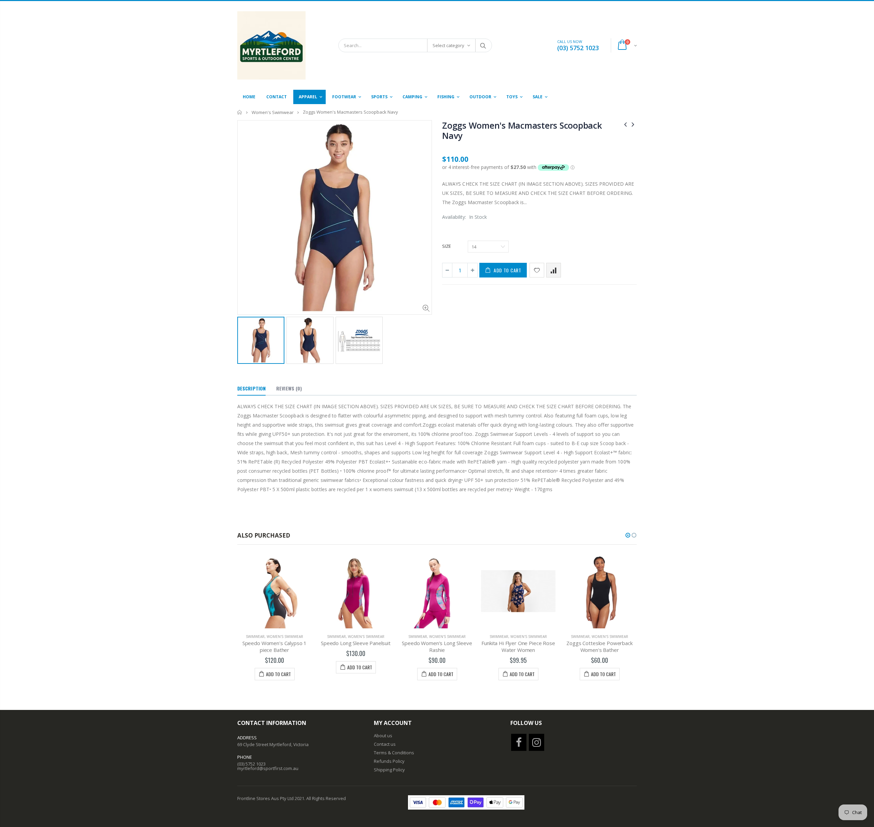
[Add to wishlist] (537, 270)
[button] (628, 535)
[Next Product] (633, 124)
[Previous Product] (625, 124)
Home (239, 112)
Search (483, 45)
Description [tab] (251, 388)
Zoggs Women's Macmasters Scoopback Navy (522, 130)
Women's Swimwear (273, 112)
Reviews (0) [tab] (289, 388)
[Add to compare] (553, 270)
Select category (448, 45)
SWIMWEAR (255, 636)
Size (446, 246)
